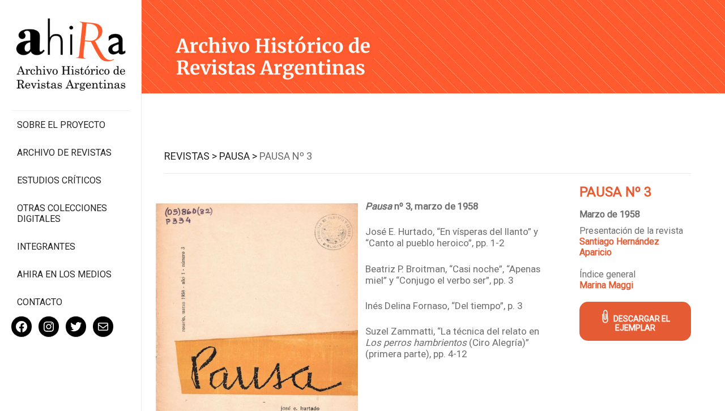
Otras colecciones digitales (62, 213)
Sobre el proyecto (61, 124)
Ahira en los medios (64, 274)
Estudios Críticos (59, 180)
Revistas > (190, 156)
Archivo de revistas (64, 152)
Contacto (39, 302)
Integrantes (46, 246)
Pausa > (238, 156)
